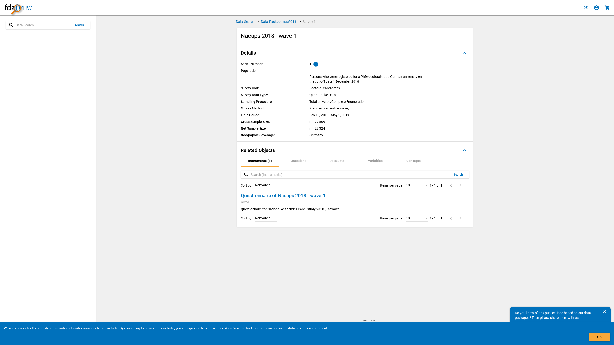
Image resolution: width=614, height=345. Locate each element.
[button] (355, 53)
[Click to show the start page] (18, 8)
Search (79, 25)
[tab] (260, 161)
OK (599, 337)
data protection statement (307, 328)
